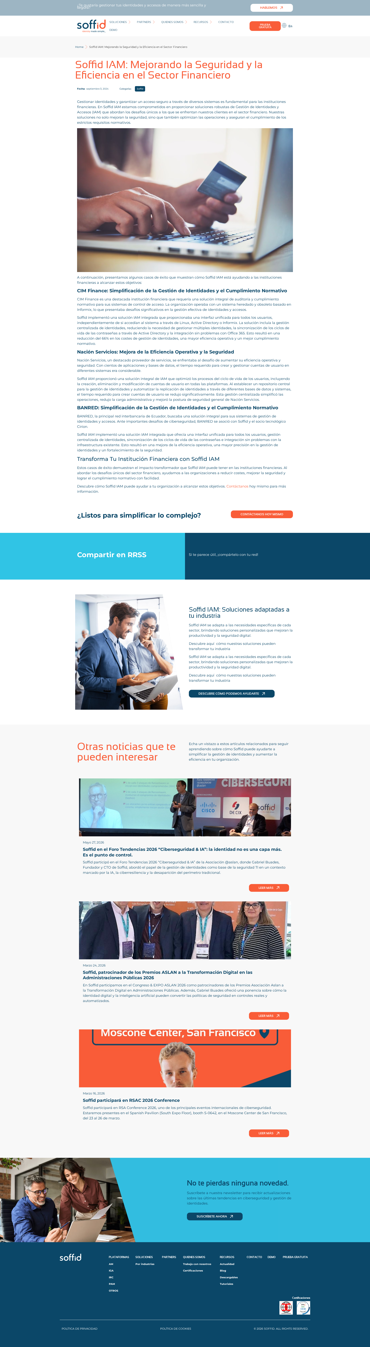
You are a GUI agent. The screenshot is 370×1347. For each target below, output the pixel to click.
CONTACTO (254, 1257)
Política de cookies (175, 1328)
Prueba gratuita (295, 1257)
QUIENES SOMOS (194, 1257)
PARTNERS (169, 1257)
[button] (120, 22)
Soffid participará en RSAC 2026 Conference (131, 1100)
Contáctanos (237, 486)
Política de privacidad (80, 1328)
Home (79, 47)
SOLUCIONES (144, 1257)
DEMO (272, 1257)
